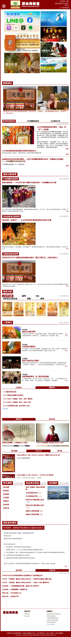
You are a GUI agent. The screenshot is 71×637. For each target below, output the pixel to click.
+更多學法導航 (18, 483)
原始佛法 (6, 490)
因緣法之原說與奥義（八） (35, 511)
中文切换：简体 (64, 1)
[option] (35, 44)
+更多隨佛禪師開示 (62, 124)
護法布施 (27, 616)
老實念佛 (6, 508)
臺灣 (24, 296)
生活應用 (6, 497)
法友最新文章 (55, 121)
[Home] (30, 4)
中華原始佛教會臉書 (52, 620)
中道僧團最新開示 (33, 121)
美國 (29, 299)
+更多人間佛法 (64, 322)
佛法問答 (19, 570)
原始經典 (6, 494)
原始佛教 (14, 451)
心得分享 (52, 570)
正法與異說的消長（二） (34, 493)
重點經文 (52, 387)
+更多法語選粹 (64, 483)
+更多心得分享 (64, 573)
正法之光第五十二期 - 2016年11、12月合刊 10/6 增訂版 (35, 475)
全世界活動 (7, 296)
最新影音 (19, 419)
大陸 (37, 296)
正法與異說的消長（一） (34, 496)
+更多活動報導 (64, 179)
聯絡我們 (27, 614)
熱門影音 (52, 419)
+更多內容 (5, 408)
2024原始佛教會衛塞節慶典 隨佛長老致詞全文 (19, 151)
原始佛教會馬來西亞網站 (54, 614)
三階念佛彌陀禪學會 (52, 618)
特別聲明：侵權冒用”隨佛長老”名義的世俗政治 (23, 528)
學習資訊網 (65, 7)
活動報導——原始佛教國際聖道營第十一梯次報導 (51, 111)
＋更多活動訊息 (63, 296)
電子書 (59, 451)
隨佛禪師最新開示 (9, 121)
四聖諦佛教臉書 (51, 622)
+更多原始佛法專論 (39, 483)
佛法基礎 (6, 487)
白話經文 (19, 387)
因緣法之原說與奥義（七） (35, 514)
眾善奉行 (6, 501)
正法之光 (38, 451)
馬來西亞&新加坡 (10, 299)
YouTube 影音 (51, 624)
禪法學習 (6, 504)
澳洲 (42, 299)
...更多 (67, 148)
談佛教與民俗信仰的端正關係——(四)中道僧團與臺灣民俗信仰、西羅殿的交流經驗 (32, 159)
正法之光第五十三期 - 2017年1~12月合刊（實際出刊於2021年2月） (39, 455)
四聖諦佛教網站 (51, 616)
